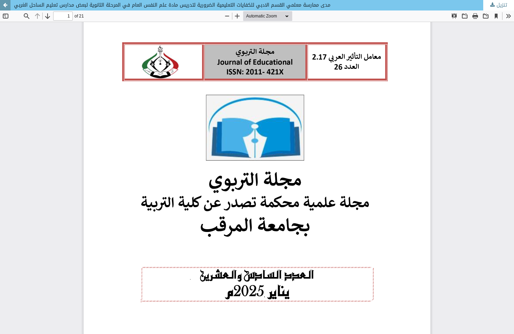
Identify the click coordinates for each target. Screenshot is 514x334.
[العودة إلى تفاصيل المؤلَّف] (5, 5)
